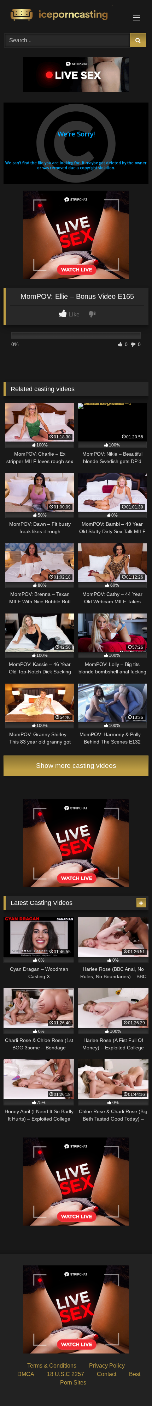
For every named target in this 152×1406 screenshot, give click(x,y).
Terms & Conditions (51, 1366)
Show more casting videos (76, 765)
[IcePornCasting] (62, 15)
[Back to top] (130, 1385)
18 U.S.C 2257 (65, 1374)
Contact (106, 1374)
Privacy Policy (107, 1366)
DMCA (25, 1374)
